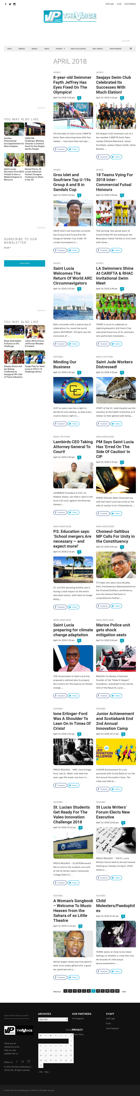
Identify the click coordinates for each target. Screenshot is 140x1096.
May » (47, 1072)
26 (56, 1060)
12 (117, 991)
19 (56, 1055)
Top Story (108, 357)
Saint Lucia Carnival (78, 49)
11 (112, 991)
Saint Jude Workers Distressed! (114, 364)
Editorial (22, 49)
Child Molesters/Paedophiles (115, 905)
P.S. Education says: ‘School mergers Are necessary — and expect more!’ (72, 539)
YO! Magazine (78, 1019)
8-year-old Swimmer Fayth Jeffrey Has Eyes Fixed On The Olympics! (72, 85)
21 (66, 1055)
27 (61, 1060)
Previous (57, 992)
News (10, 49)
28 (66, 1060)
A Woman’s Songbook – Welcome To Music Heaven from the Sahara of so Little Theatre (73, 910)
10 (107, 991)
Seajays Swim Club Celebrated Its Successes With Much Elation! (113, 85)
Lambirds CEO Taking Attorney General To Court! (73, 446)
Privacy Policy (78, 1035)
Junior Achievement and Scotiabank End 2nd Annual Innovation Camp (115, 721)
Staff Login (110, 4)
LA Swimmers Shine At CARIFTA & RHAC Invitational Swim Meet (114, 275)
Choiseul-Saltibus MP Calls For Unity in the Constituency (115, 536)
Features (59, 49)
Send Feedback (130, 4)
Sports (46, 49)
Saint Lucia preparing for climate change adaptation (73, 630)
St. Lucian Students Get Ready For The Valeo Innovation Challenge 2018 (71, 814)
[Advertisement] (81, 33)
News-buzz (108, 437)
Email (119, 4)
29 (71, 1060)
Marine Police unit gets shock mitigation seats (113, 630)
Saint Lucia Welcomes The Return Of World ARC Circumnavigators (72, 275)
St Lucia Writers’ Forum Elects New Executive (113, 812)
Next (124, 992)
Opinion (34, 49)
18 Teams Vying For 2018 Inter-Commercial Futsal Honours (114, 182)
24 (46, 1060)
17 (46, 1055)
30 (41, 1065)
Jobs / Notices (97, 49)
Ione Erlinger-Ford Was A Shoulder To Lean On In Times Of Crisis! (72, 721)
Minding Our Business (64, 364)
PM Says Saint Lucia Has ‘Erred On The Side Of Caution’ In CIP (115, 449)
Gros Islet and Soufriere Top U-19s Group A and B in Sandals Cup (72, 182)
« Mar (40, 1072)
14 (66, 1051)
